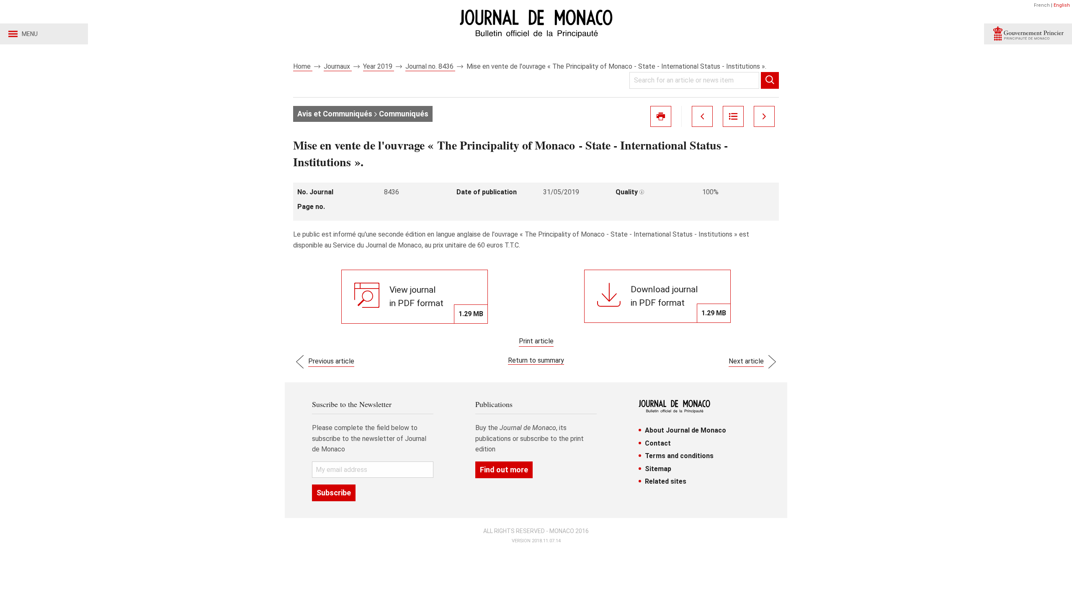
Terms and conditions (679, 456)
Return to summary (536, 360)
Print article (536, 341)
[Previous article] (702, 116)
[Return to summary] (733, 116)
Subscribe (334, 492)
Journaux (338, 66)
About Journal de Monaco (685, 430)
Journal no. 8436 (430, 66)
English (1062, 5)
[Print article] (660, 116)
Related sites (665, 481)
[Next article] (764, 116)
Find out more (504, 469)
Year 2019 (378, 66)
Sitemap (658, 469)
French (1042, 5)
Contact (658, 443)
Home (302, 66)
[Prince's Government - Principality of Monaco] (1028, 33)
